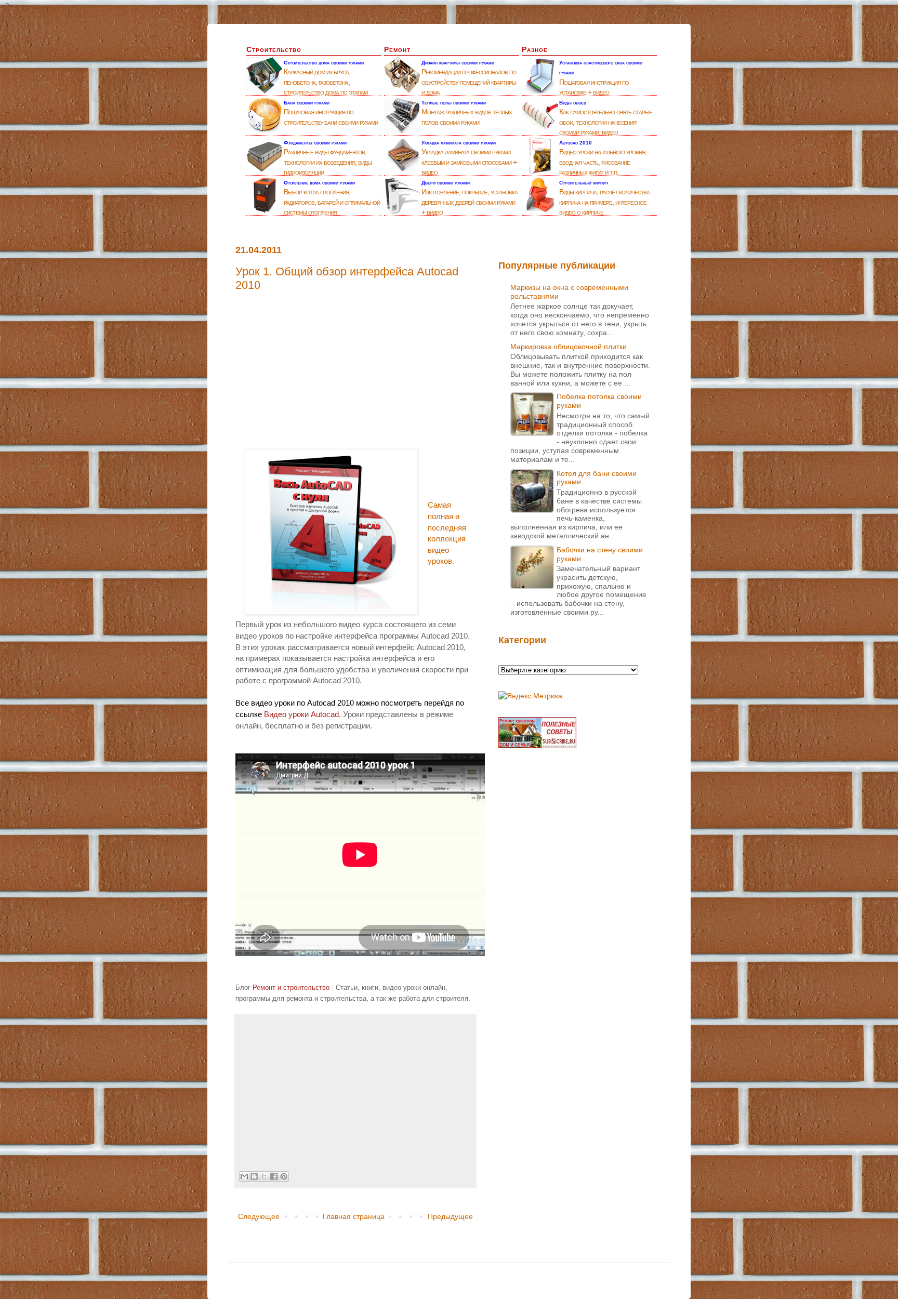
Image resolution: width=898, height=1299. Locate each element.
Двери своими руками (445, 182)
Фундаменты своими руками (315, 142)
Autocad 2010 (575, 142)
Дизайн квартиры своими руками (457, 62)
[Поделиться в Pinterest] (284, 1176)
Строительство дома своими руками (324, 62)
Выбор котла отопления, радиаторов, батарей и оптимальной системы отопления (332, 202)
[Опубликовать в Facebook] (274, 1176)
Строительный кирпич (583, 182)
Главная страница (354, 1216)
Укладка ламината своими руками (458, 142)
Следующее (259, 1216)
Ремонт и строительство (291, 987)
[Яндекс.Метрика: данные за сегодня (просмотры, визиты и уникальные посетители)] (530, 696)
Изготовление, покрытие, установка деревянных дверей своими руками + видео (469, 202)
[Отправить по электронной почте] (244, 1176)
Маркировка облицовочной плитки (568, 346)
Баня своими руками (306, 102)
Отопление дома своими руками (319, 182)
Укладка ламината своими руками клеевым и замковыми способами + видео (469, 162)
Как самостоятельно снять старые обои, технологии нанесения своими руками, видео (605, 122)
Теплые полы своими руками (453, 102)
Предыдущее (450, 1216)
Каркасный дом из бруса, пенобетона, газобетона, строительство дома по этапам (325, 82)
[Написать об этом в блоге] (254, 1176)
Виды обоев (572, 102)
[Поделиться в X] (264, 1176)
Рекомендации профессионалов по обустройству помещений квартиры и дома (468, 82)
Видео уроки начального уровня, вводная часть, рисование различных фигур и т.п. (602, 162)
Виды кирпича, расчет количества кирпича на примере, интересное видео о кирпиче (604, 202)
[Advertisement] (355, 365)
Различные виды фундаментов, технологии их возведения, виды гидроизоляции (328, 162)
